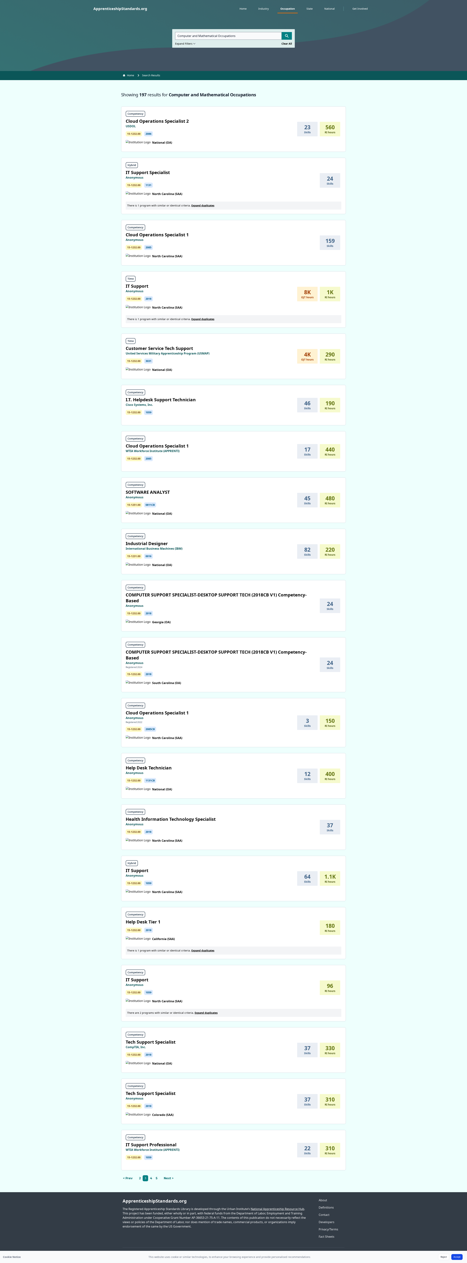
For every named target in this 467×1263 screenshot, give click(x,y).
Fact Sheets (326, 1237)
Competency (135, 113)
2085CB (150, 729)
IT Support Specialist (148, 172)
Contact (324, 1215)
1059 (148, 412)
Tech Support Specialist (150, 1042)
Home (243, 8)
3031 (148, 361)
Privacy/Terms (328, 1229)
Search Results (151, 75)
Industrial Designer (147, 543)
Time (131, 278)
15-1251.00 (133, 505)
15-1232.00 (133, 133)
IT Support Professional (151, 1145)
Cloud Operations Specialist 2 (157, 121)
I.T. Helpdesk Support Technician (161, 400)
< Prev (128, 1178)
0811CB (150, 505)
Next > (168, 1178)
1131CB (150, 780)
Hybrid (132, 165)
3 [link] (145, 1178)
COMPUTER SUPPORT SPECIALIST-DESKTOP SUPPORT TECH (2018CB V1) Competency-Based (216, 598)
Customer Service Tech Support (159, 348)
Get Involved (360, 8)
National (329, 8)
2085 (148, 247)
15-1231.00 (133, 556)
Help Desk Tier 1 (143, 922)
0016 (148, 556)
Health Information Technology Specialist (171, 819)
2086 (148, 133)
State (309, 8)
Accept (457, 1256)
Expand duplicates (202, 205)
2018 (148, 298)
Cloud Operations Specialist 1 (157, 235)
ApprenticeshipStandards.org (155, 1201)
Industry (263, 8)
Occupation (287, 8)
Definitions (326, 1207)
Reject (444, 1256)
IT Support (137, 286)
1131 (148, 185)
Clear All (286, 43)
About (323, 1200)
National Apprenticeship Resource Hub (277, 1209)
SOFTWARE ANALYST (148, 492)
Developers (326, 1222)
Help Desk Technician (149, 768)
